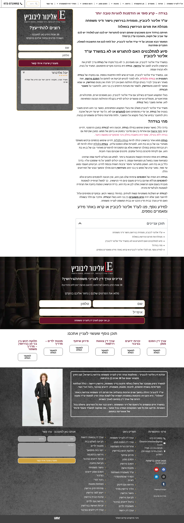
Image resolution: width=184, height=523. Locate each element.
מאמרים (151, 4)
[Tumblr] (163, 484)
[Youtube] (156, 469)
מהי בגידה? (157, 245)
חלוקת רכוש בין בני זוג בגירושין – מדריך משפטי (27, 345)
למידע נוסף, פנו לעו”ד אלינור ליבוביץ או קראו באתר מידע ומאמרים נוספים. (129, 250)
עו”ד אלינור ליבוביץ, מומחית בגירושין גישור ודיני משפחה (137, 232)
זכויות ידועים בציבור (132, 342)
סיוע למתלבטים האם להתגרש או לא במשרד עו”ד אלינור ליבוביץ (133, 241)
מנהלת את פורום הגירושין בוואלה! (147, 237)
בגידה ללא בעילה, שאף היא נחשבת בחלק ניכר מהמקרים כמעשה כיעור (131, 135)
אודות (160, 4)
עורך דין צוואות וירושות (105, 342)
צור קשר (49, 4)
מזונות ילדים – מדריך (54, 342)
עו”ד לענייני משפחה (175, 4)
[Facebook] (163, 469)
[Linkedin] (156, 476)
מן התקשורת (139, 4)
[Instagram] (163, 476)
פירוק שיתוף (81, 341)
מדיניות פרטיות (160, 496)
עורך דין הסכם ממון (157, 342)
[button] (80, 223)
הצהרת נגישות (160, 489)
